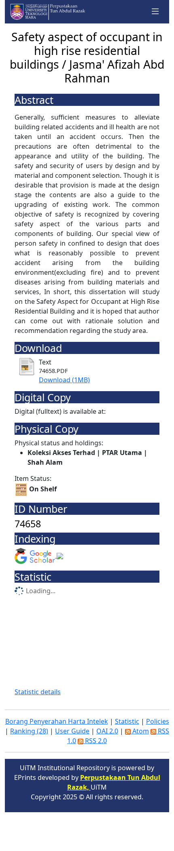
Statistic (127, 721)
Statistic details (38, 691)
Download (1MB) (64, 379)
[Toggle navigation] (155, 11)
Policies (157, 721)
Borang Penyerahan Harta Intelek (56, 721)
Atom (140, 731)
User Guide (72, 731)
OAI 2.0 (107, 731)
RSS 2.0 (95, 740)
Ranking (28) (29, 731)
